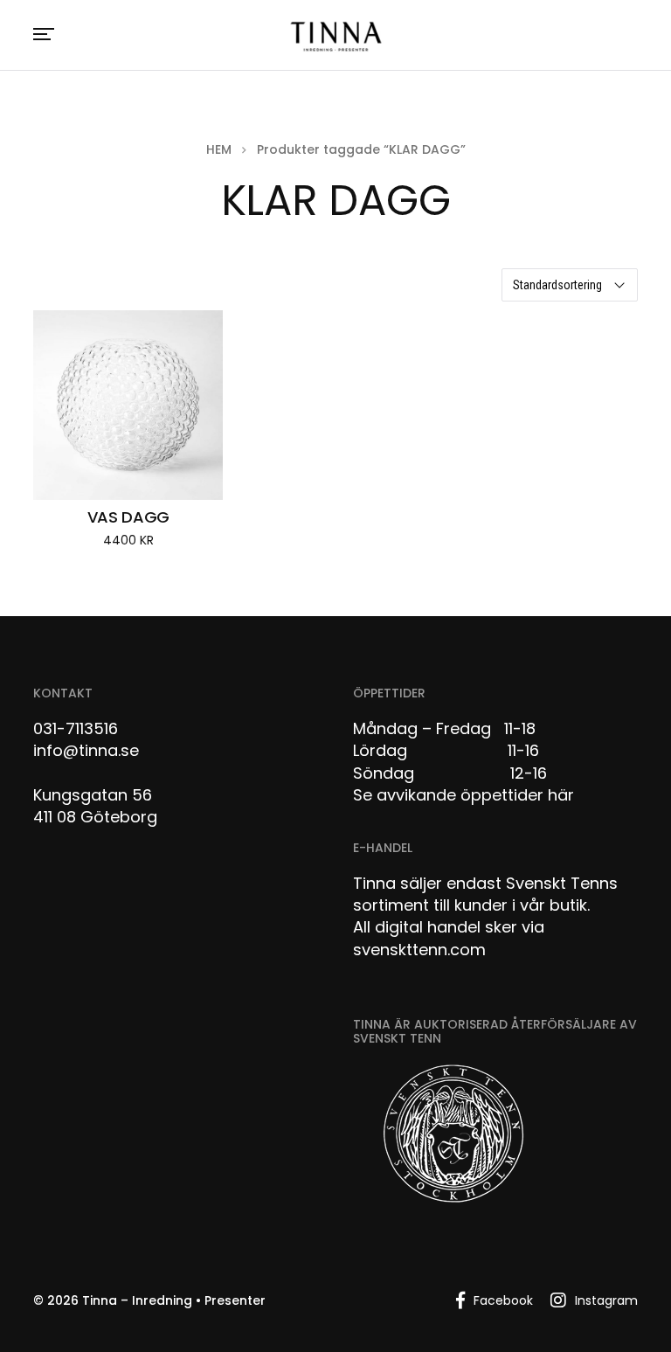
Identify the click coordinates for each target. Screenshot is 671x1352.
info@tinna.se (86, 750)
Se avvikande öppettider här (463, 795)
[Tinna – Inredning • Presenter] (335, 37)
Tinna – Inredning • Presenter (174, 1300)
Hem (219, 149)
